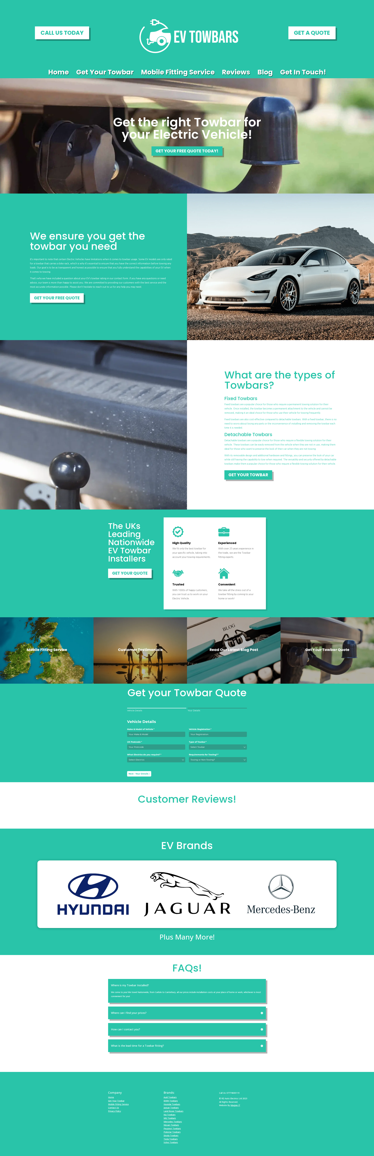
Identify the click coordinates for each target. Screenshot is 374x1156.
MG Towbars (170, 1118)
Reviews (236, 72)
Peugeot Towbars (172, 1128)
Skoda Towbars (171, 1135)
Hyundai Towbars (172, 1104)
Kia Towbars (169, 1114)
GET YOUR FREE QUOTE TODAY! (187, 151)
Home (58, 72)
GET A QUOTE (312, 33)
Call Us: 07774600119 (229, 1092)
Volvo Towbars (171, 1142)
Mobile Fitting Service (178, 72)
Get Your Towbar (105, 72)
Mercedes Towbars (173, 1121)
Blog (265, 72)
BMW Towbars (171, 1100)
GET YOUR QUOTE (130, 573)
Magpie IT (235, 1105)
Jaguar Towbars (171, 1107)
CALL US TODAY (62, 33)
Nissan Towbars (171, 1125)
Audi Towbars (170, 1097)
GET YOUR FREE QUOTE (57, 298)
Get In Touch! (303, 72)
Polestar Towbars (172, 1132)
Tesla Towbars (171, 1139)
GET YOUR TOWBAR (248, 475)
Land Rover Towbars (173, 1111)
